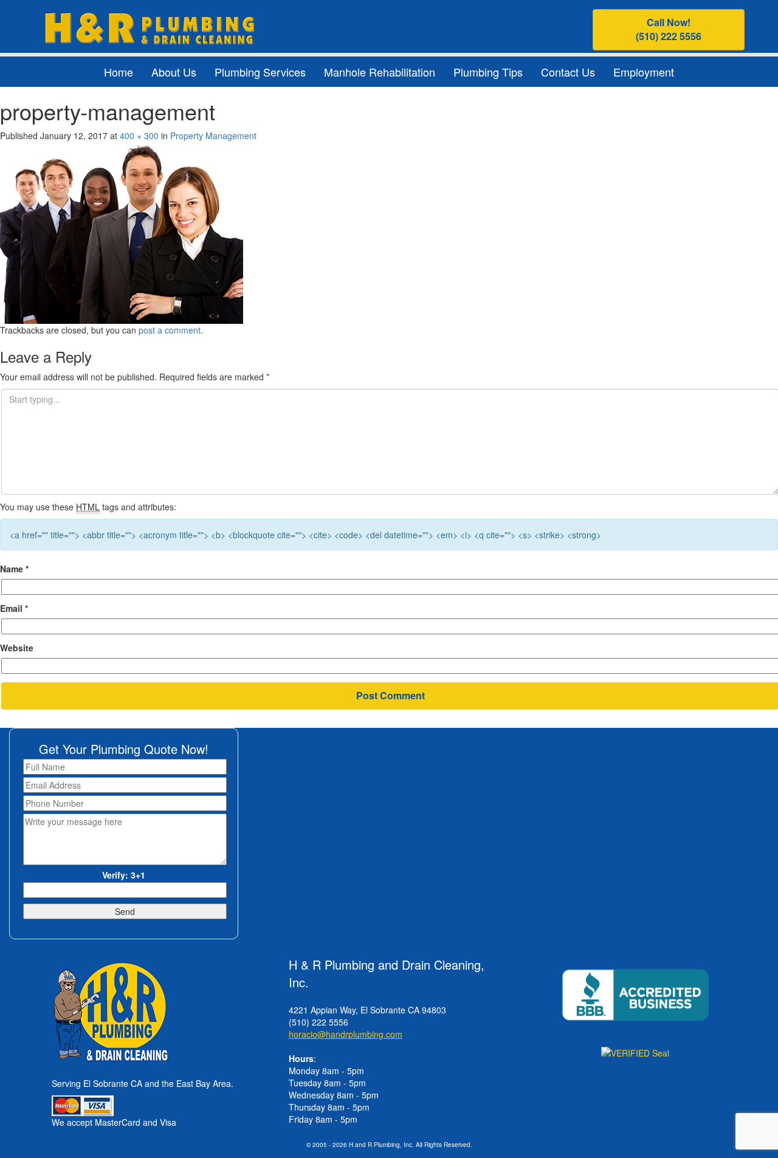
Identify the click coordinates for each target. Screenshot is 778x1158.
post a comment (170, 330)
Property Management (213, 135)
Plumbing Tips (488, 72)
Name (14, 569)
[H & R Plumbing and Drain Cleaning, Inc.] (149, 27)
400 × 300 (139, 135)
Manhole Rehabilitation (379, 72)
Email (14, 608)
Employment (643, 72)
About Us (173, 72)
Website (16, 648)
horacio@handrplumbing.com (345, 1034)
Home (118, 72)
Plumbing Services (260, 72)
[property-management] (121, 231)
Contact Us (568, 72)
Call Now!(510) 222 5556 (668, 29)
